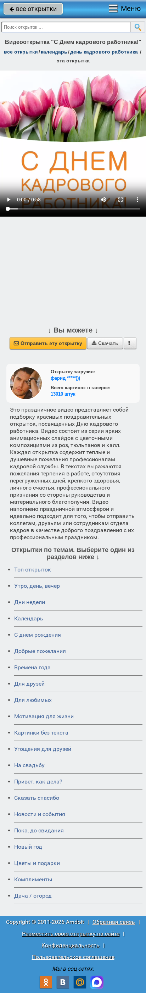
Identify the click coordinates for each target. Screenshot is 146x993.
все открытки (33, 8)
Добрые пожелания (40, 651)
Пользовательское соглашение (73, 957)
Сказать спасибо (36, 797)
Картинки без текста (41, 732)
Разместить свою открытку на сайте (70, 933)
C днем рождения (37, 634)
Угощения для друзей (42, 749)
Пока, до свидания (39, 830)
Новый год (28, 846)
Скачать (105, 343)
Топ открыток (32, 569)
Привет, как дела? (38, 781)
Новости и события (39, 814)
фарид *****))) (65, 378)
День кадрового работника (104, 52)
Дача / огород (33, 895)
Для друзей (29, 683)
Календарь (54, 52)
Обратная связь (113, 922)
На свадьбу (29, 765)
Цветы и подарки (37, 863)
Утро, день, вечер (37, 585)
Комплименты (33, 879)
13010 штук (63, 394)
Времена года (32, 667)
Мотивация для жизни (44, 716)
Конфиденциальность (70, 945)
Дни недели (29, 602)
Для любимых (33, 700)
